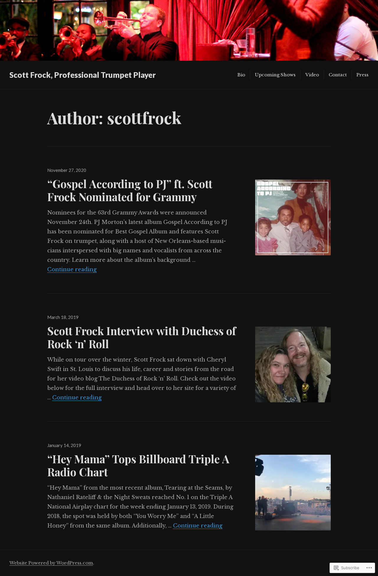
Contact (338, 75)
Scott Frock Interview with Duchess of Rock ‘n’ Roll (141, 337)
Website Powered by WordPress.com (51, 563)
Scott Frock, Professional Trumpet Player (82, 75)
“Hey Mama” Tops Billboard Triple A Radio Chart (138, 465)
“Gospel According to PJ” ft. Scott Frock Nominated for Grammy (129, 190)
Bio (241, 75)
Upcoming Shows (275, 75)
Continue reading (72, 269)
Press (362, 75)
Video (312, 75)
